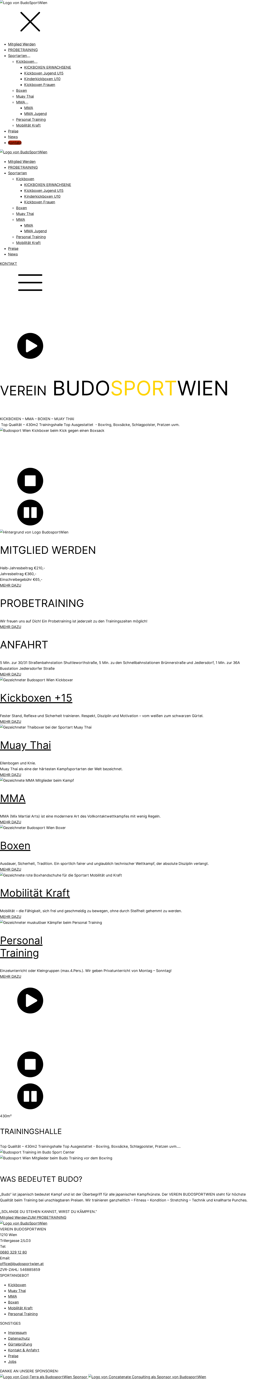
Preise (13, 248)
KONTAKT (8, 264)
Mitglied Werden (22, 161)
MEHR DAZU (10, 585)
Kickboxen (25, 179)
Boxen (21, 208)
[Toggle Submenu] (28, 57)
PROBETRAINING (23, 167)
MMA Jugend (35, 231)
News (13, 254)
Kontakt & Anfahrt (23, 1350)
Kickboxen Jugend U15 (43, 190)
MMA (20, 219)
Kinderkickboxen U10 (42, 196)
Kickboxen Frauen (39, 202)
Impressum (17, 1332)
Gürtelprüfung (20, 1344)
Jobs (12, 1361)
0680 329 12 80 (13, 1252)
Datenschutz (19, 1338)
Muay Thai (25, 214)
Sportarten (17, 173)
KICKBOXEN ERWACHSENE (47, 185)
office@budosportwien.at (22, 1264)
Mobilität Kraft (28, 243)
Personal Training (31, 237)
